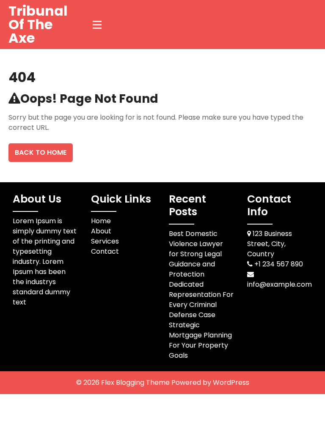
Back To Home (40, 152)
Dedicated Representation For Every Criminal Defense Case (201, 300)
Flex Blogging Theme (136, 382)
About (101, 231)
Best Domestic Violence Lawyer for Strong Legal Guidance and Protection (196, 254)
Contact (105, 251)
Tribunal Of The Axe (38, 24)
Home (101, 221)
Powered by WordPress (210, 382)
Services (105, 241)
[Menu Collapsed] (97, 24)
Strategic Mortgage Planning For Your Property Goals (200, 340)
